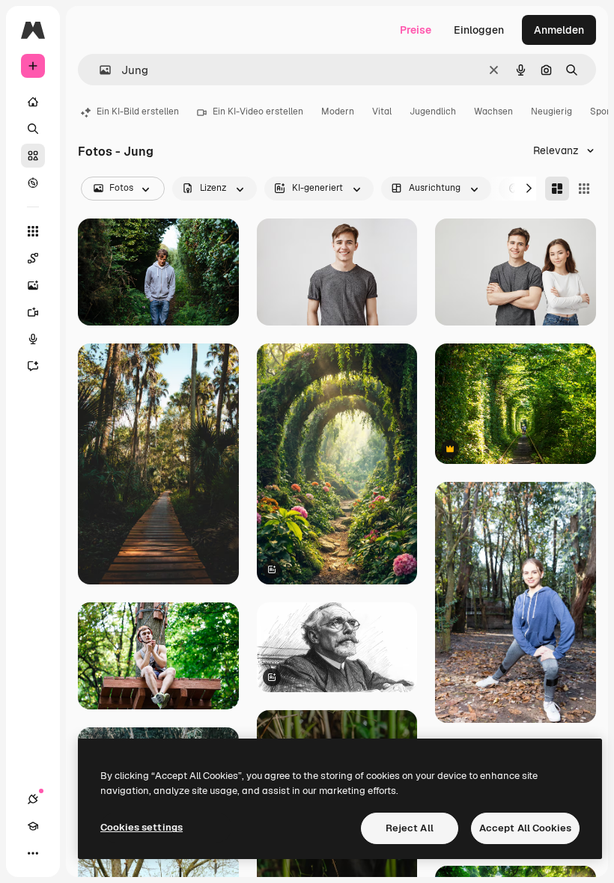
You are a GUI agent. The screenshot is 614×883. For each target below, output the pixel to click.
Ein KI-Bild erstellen (138, 111)
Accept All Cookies (525, 828)
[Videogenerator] (33, 312)
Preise (415, 30)
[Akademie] (33, 826)
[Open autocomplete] (99, 70)
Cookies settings (141, 827)
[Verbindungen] (33, 799)
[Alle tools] (33, 231)
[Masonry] (557, 189)
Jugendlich (433, 111)
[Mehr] (33, 853)
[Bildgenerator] (33, 285)
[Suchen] (33, 129)
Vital (382, 111)
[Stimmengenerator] (33, 339)
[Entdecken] (33, 183)
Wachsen (493, 111)
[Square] (584, 189)
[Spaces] (33, 258)
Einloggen (479, 30)
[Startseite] (33, 102)
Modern (337, 111)
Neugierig (551, 111)
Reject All (410, 828)
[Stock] (33, 156)
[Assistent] (33, 366)
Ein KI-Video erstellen (258, 111)
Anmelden (559, 30)
